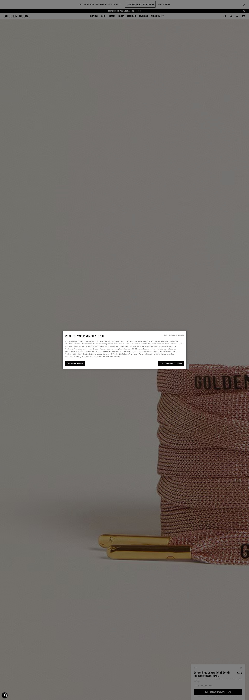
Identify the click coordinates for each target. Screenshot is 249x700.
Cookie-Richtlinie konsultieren (108, 356)
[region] (124, 350)
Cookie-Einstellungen (75, 363)
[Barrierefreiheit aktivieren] (5, 695)
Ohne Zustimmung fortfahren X (174, 335)
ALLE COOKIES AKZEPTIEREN (171, 363)
